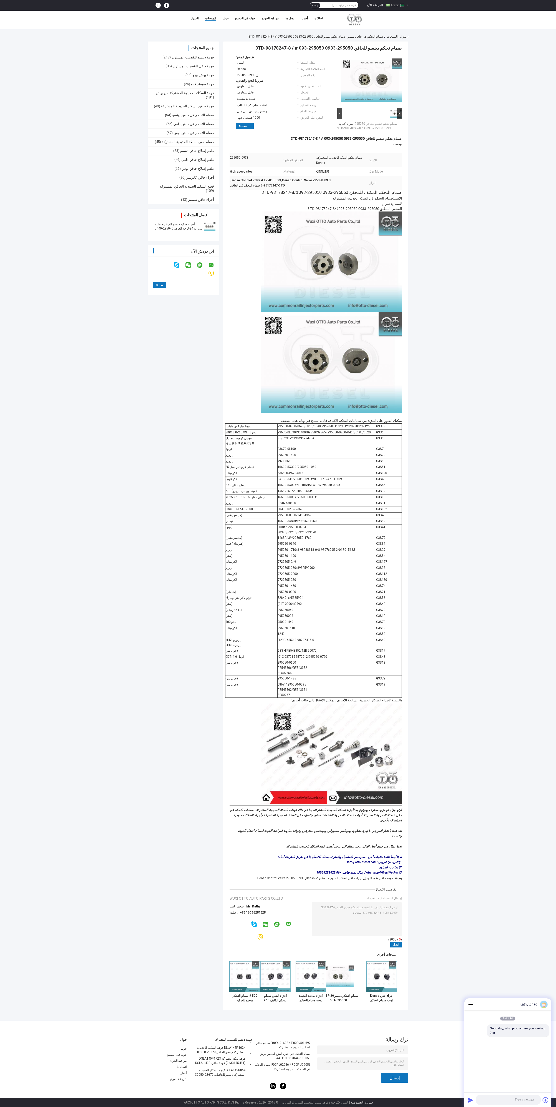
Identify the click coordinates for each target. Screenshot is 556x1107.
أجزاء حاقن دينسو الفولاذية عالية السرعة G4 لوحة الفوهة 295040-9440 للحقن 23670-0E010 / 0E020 (179, 228)
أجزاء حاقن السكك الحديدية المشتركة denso (334, 878)
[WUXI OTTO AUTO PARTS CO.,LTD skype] (179, 265)
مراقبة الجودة (270, 18)
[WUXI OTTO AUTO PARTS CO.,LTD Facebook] (166, 5)
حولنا (226, 18)
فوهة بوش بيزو (203, 75)
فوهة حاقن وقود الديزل (378, 878)
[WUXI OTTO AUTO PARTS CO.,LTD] (355, 19)
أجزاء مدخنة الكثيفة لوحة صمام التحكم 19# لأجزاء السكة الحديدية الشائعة (311, 998)
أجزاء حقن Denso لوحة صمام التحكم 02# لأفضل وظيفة (382, 998)
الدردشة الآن (375, 5)
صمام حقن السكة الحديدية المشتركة (188, 142)
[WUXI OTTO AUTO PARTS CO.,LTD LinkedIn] (158, 5)
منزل (403, 36)
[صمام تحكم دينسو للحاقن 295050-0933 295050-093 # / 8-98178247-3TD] (371, 81)
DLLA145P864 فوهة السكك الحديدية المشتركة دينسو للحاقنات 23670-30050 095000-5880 (220, 1073)
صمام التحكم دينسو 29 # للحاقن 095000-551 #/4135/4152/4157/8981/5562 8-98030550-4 (338, 998)
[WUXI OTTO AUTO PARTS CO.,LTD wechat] (190, 265)
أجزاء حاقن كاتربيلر (200, 177)
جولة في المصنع (245, 18)
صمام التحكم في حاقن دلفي (193, 124)
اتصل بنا (290, 18)
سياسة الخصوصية (362, 1102)
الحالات (319, 18)
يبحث (315, 5)
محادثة (243, 126)
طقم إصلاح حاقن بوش (198, 168)
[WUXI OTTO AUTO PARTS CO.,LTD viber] (213, 273)
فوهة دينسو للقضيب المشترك (193, 57)
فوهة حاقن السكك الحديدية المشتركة (187, 106)
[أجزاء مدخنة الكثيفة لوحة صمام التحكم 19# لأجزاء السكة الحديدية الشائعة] (311, 976)
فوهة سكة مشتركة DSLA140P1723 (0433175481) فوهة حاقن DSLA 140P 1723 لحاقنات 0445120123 (220, 1061)
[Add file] (546, 1100)
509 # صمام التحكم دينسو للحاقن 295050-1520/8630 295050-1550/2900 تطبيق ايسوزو (244, 998)
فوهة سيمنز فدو (202, 84)
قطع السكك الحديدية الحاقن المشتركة (187, 186)
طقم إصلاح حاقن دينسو (197, 151)
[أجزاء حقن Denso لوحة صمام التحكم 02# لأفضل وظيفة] (381, 976)
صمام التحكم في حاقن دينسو (365, 36)
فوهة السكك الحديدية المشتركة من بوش (185, 93)
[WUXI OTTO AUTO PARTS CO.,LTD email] (213, 265)
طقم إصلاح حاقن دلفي (197, 160)
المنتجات (210, 18)
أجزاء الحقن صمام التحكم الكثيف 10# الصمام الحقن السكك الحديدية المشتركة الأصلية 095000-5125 (275, 998)
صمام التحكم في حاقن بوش (194, 133)
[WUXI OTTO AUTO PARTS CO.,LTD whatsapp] (202, 265)
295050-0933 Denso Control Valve (280, 878)
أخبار (305, 18)
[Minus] (470, 1004)
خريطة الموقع (178, 1079)
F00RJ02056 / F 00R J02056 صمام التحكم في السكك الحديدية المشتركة (283, 1067)
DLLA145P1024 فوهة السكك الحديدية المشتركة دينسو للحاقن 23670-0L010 (221, 1050)
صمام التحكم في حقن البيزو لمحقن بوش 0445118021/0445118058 (285, 1056)
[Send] (470, 1100)
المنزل (194, 18)
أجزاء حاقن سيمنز (201, 200)
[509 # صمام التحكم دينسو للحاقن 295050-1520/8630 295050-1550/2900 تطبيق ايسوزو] (244, 976)
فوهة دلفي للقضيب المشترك (193, 66)
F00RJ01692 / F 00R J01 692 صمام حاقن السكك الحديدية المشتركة (283, 1045)
